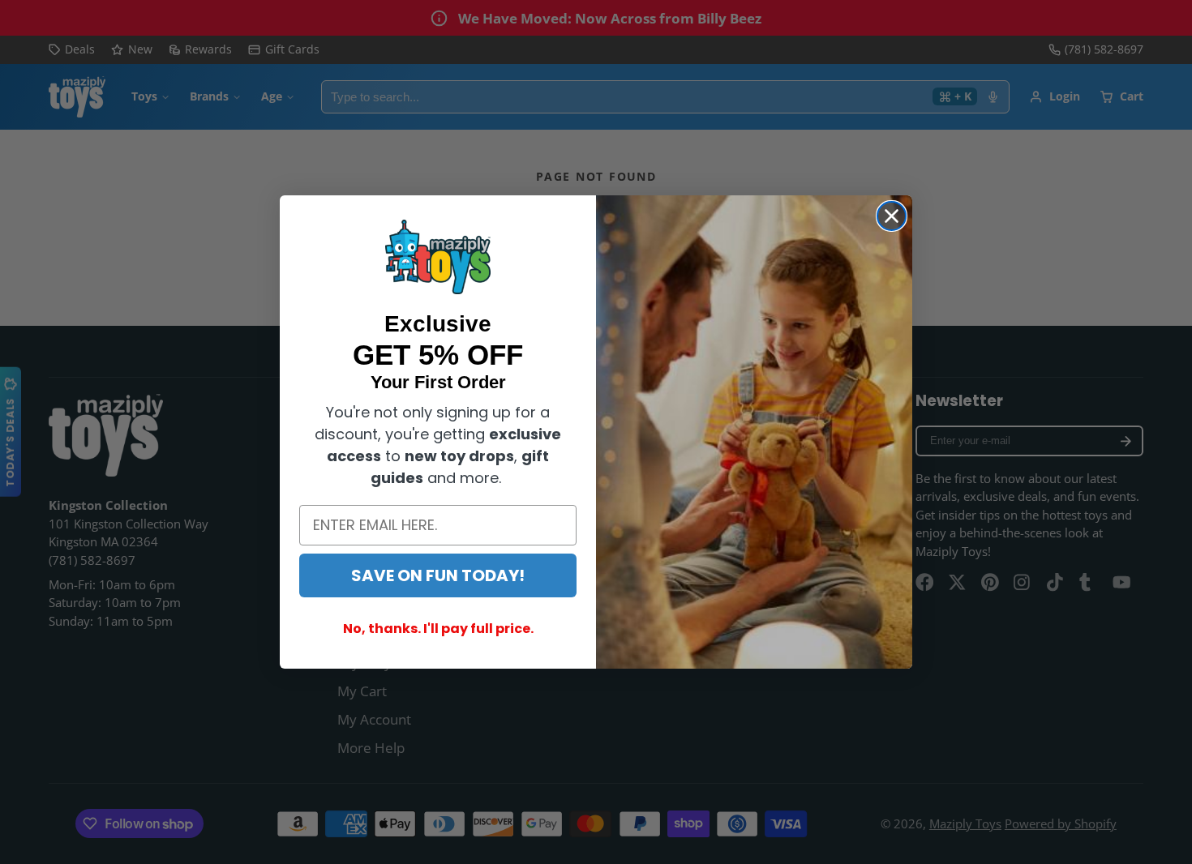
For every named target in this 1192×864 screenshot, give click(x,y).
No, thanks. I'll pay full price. (438, 628)
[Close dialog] (891, 216)
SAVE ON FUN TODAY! (438, 575)
